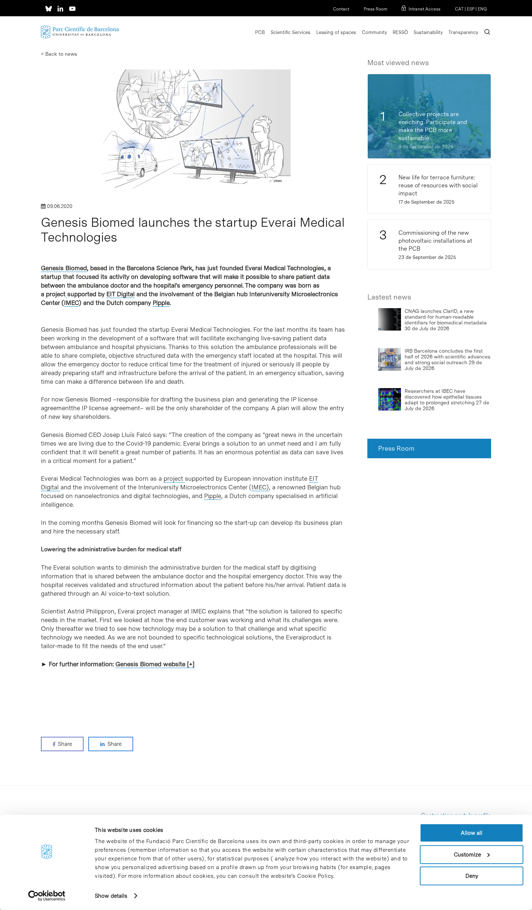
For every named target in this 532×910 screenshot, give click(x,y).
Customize (467, 854)
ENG (482, 9)
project (174, 478)
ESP (470, 9)
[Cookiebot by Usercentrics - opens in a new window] (47, 895)
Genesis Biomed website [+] (154, 664)
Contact (341, 9)
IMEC (71, 302)
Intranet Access (424, 9)
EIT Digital (120, 294)
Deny (471, 876)
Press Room (375, 9)
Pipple (161, 302)
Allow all (471, 833)
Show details (111, 896)
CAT (459, 9)
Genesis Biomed (64, 268)
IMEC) (260, 487)
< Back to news (59, 54)
